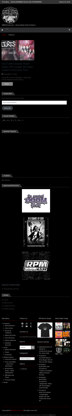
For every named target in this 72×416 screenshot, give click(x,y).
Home (5, 382)
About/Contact (8, 357)
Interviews (9, 328)
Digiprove (52, 415)
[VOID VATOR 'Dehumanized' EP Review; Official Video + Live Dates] (59, 335)
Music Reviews (10, 335)
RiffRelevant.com (17, 410)
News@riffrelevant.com (28, 337)
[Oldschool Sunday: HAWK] (66, 326)
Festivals (8, 355)
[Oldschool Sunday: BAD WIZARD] (59, 343)
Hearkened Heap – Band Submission (9, 371)
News (5, 347)
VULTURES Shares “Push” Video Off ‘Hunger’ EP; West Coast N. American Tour (17, 66)
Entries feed (7, 303)
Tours (7, 352)
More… (7, 84)
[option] (27, 2)
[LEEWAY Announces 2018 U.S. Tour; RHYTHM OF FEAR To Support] (59, 351)
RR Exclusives (10, 325)
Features (6, 323)
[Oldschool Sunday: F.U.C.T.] (66, 343)
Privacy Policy (10, 380)
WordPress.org (8, 309)
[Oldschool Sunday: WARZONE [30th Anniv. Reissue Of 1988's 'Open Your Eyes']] (59, 326)
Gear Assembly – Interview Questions (10, 364)
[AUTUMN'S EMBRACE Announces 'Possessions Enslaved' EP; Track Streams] (66, 335)
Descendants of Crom (11, 289)
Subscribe (7, 108)
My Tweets (6, 180)
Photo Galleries (10, 340)
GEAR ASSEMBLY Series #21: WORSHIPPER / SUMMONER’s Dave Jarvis (37, 2)
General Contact (10, 359)
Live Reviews (9, 338)
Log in (5, 300)
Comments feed (9, 306)
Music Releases (10, 349)
